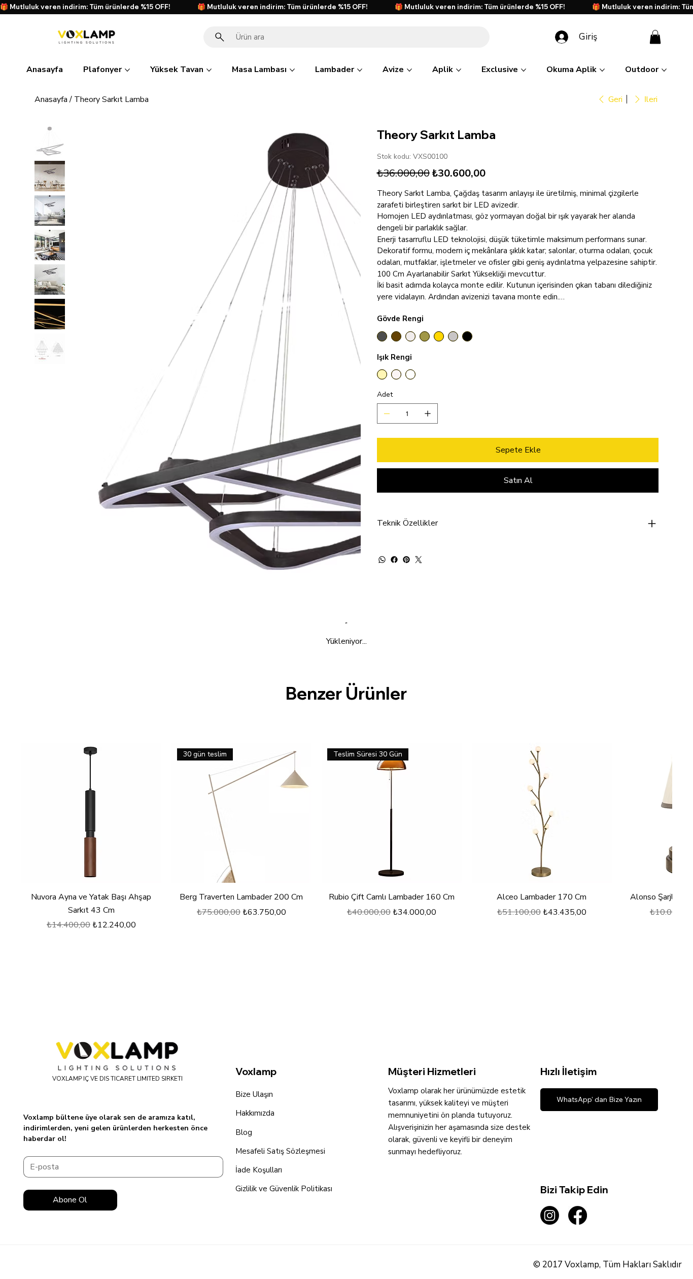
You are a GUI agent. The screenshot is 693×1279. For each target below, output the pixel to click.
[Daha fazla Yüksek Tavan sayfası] (209, 70)
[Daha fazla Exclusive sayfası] (523, 70)
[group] (346, 836)
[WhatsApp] (382, 560)
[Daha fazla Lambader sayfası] (359, 70)
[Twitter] (418, 560)
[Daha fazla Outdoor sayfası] (664, 70)
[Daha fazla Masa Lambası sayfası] (292, 70)
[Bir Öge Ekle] (428, 413)
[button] (655, 37)
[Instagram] (549, 1215)
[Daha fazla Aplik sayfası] (458, 70)
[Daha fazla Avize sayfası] (409, 70)
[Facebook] (394, 560)
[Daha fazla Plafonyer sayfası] (127, 70)
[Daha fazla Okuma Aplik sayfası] (602, 70)
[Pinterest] (406, 560)
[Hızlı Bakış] (91, 813)
